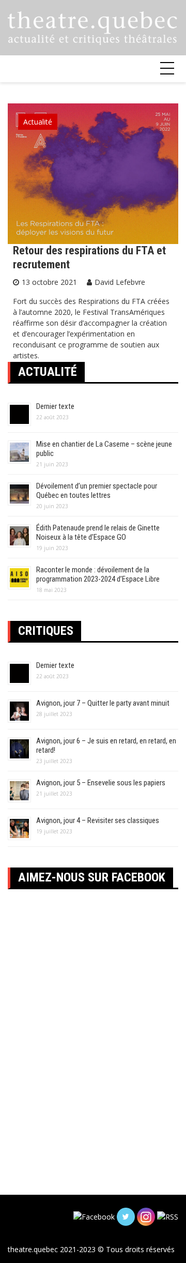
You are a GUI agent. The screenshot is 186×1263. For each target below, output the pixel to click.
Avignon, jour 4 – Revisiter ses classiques (97, 820)
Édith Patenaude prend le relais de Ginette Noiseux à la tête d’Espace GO (98, 532)
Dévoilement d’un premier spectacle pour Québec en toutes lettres (96, 490)
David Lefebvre (120, 282)
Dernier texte (55, 406)
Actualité (37, 122)
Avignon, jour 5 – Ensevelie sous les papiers (100, 782)
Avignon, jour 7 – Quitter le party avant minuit (102, 703)
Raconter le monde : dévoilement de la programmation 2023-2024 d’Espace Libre (98, 574)
